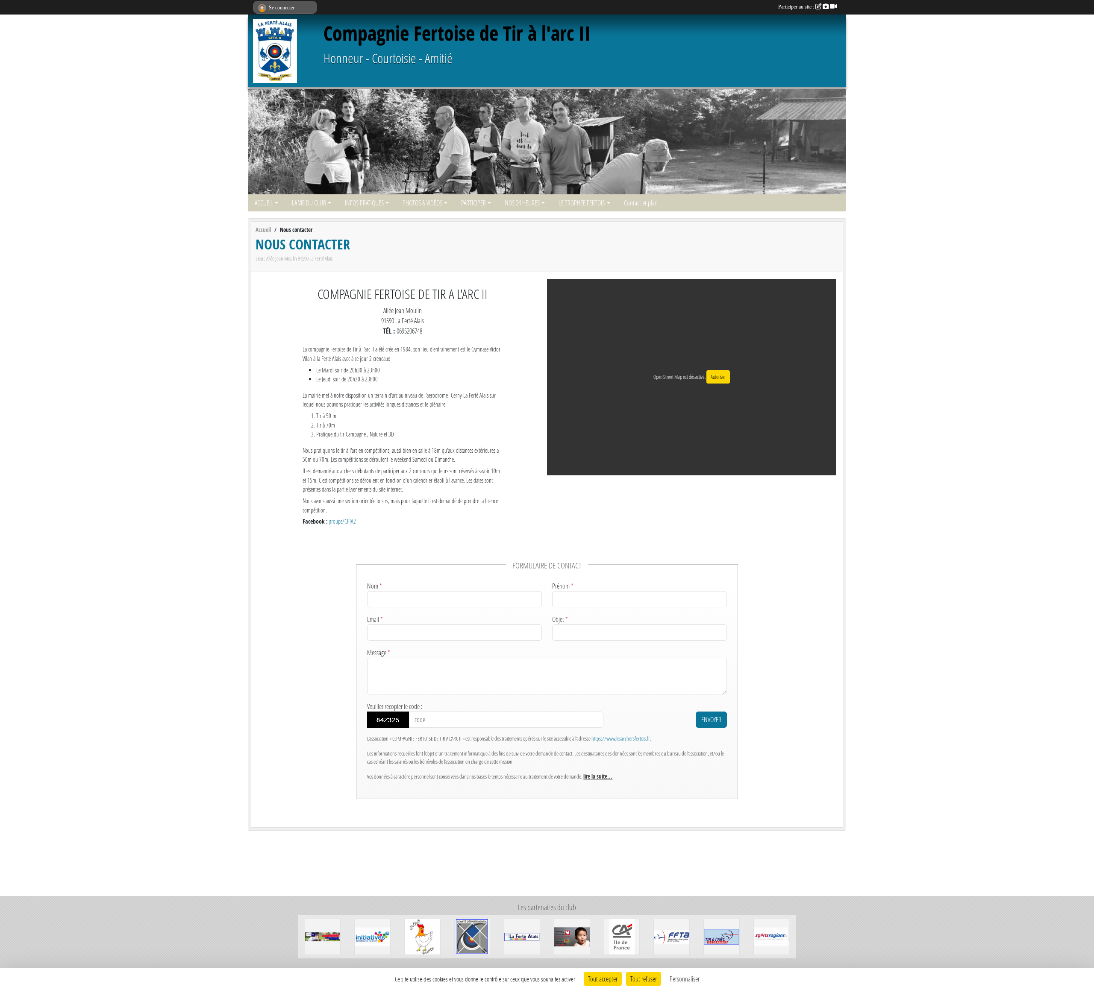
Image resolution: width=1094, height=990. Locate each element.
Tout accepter (603, 978)
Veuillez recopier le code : (394, 706)
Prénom (562, 585)
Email (375, 619)
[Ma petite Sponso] (323, 935)
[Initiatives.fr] (372, 935)
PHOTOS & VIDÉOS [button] (422, 202)
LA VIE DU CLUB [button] (309, 202)
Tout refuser (643, 978)
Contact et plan (641, 202)
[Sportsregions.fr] (771, 935)
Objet (560, 619)
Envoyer (711, 719)
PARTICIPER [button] (473, 202)
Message (378, 652)
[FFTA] (671, 935)
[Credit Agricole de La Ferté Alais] (622, 935)
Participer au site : (796, 7)
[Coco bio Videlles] (422, 935)
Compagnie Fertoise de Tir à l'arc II (457, 33)
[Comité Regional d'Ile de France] (721, 935)
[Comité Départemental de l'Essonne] (472, 935)
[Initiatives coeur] (572, 935)
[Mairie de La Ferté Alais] (522, 935)
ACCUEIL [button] (264, 202)
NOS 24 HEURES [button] (522, 202)
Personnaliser (685, 978)
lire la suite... (597, 776)
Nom (374, 585)
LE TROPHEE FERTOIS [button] (582, 202)
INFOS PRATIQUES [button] (364, 202)
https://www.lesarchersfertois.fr (620, 738)
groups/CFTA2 (342, 521)
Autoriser (718, 377)
